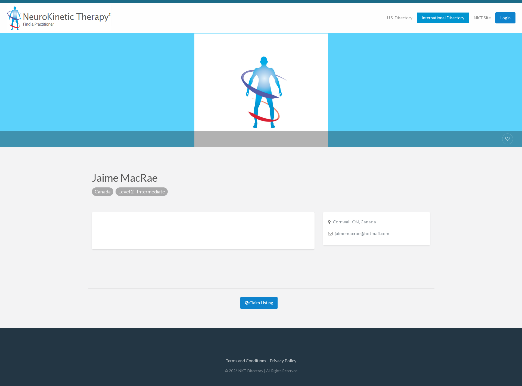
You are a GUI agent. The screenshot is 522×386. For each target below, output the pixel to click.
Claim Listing (260, 302)
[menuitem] (399, 17)
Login (505, 17)
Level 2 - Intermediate (141, 191)
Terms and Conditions (246, 360)
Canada (103, 191)
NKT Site (482, 17)
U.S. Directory (399, 17)
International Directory (443, 17)
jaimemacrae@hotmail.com (362, 233)
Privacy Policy (283, 360)
